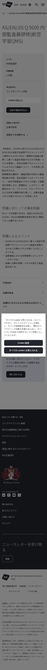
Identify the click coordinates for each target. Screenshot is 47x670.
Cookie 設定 (23, 343)
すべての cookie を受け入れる (23, 350)
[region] (23, 335)
